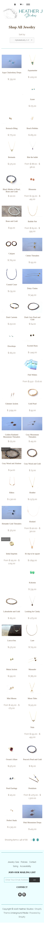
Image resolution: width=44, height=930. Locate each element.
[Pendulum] (32, 786)
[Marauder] (32, 667)
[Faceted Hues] (32, 343)
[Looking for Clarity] (32, 609)
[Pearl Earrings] (12, 786)
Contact (32, 862)
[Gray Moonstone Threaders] (32, 432)
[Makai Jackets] (12, 667)
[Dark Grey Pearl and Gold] (32, 314)
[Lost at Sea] (12, 638)
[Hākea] (12, 490)
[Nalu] (32, 724)
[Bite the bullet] (32, 154)
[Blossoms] (32, 186)
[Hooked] (32, 519)
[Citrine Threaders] (32, 253)
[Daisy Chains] (32, 285)
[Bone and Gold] (12, 218)
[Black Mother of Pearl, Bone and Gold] (12, 186)
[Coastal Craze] (12, 282)
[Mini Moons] (12, 696)
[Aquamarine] (32, 68)
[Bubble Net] (32, 219)
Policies (24, 862)
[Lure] (32, 638)
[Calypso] (12, 251)
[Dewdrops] (12, 343)
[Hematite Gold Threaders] (12, 521)
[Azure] (32, 97)
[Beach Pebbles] (32, 125)
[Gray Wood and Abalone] (12, 461)
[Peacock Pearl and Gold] (32, 757)
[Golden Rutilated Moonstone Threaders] (12, 432)
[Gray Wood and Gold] (32, 461)
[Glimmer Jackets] (12, 401)
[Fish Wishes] (32, 372)
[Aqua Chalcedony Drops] (12, 70)
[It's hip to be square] (32, 551)
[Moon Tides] (32, 696)
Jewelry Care (13, 862)
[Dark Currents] (12, 314)
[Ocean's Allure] (12, 757)
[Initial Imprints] (12, 551)
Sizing (15, 866)
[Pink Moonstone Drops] (32, 820)
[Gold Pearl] (32, 401)
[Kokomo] (32, 580)
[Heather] (32, 490)
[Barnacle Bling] (12, 125)
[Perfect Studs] (12, 818)
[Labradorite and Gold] (12, 609)
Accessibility (25, 866)
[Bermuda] (12, 154)
